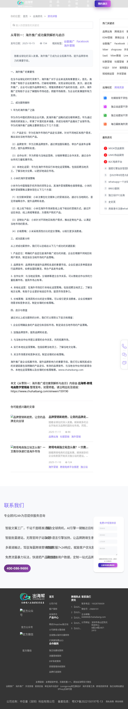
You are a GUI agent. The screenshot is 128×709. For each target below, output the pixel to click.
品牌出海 (53, 436)
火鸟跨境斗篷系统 (57, 629)
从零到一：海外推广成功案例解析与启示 (43, 383)
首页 (25, 16)
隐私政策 (110, 701)
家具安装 (39, 686)
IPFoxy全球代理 (65, 689)
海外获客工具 (88, 686)
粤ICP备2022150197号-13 (87, 701)
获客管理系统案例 (57, 666)
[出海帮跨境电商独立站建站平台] (25, 3)
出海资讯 (37, 16)
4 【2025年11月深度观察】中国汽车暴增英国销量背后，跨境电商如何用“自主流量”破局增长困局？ (76, 623)
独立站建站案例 (56, 650)
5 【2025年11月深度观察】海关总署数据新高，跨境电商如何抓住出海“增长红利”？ (76, 628)
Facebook (83, 41)
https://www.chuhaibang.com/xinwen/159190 (39, 391)
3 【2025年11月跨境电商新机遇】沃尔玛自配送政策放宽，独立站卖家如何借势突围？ (76, 617)
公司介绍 (53, 603)
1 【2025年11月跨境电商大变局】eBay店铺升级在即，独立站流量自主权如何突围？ (76, 607)
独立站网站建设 (117, 686)
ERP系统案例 (55, 661)
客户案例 (53, 609)
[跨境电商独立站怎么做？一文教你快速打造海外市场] (28, 457)
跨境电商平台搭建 (69, 466)
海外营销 (69, 45)
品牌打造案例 (55, 671)
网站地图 (119, 701)
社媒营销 (64, 436)
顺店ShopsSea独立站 (58, 624)
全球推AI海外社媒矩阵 (59, 635)
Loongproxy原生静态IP (70, 686)
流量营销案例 (55, 655)
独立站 (84, 466)
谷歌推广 (69, 41)
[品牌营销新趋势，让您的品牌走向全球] (28, 426)
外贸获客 (29, 686)
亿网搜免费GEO (56, 640)
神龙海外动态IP (51, 686)
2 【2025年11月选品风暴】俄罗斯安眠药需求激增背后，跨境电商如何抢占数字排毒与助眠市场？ (76, 612)
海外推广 (20, 686)
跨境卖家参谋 (102, 686)
